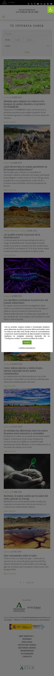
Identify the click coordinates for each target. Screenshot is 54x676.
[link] (50, 9)
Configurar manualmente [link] (27, 348)
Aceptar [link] (27, 342)
